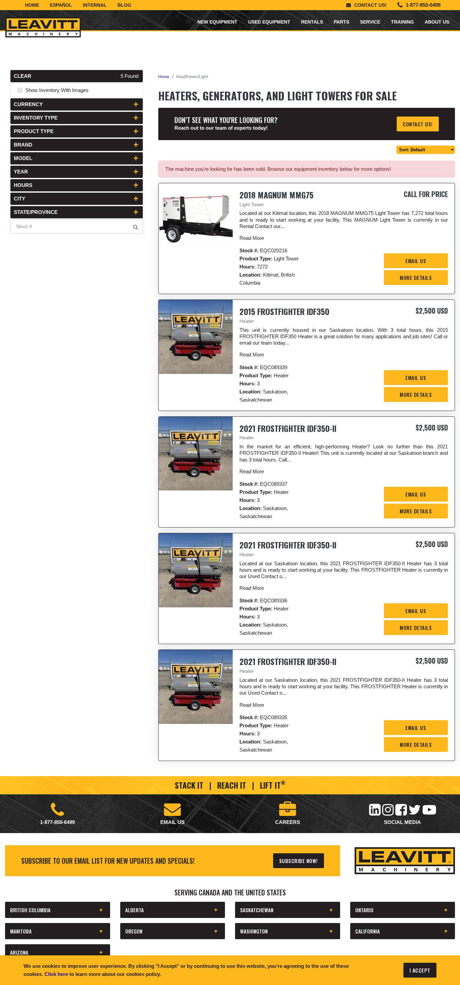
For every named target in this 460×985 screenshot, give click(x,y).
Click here (56, 974)
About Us (437, 22)
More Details (416, 277)
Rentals (312, 22)
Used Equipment (269, 22)
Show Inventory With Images (57, 90)
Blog (124, 5)
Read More (251, 238)
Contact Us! (370, 5)
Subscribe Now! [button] (298, 860)
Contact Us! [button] (418, 124)
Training (402, 22)
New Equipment (217, 22)
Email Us (415, 260)
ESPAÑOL (61, 5)
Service (370, 22)
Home (32, 5)
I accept (419, 970)
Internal (95, 5)
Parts (341, 22)
